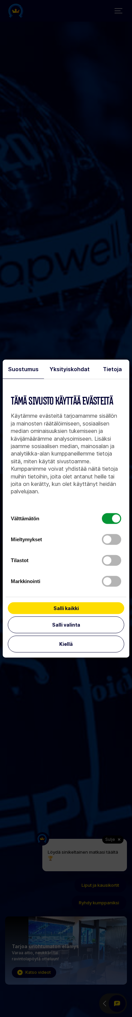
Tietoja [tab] (112, 369)
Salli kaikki (66, 608)
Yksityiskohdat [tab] (69, 369)
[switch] (111, 539)
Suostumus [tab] (23, 369)
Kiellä (66, 644)
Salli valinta (66, 625)
